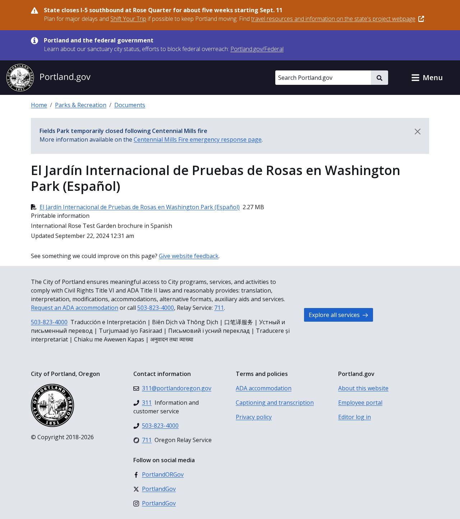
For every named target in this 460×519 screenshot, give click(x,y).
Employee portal (360, 403)
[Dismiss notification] (417, 131)
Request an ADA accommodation (74, 308)
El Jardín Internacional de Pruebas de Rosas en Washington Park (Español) (140, 207)
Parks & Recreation (80, 105)
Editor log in (354, 417)
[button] (427, 78)
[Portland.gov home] (48, 77)
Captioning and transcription (275, 403)
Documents (129, 105)
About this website (363, 388)
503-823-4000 (155, 308)
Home (39, 105)
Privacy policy (254, 417)
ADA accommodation (263, 388)
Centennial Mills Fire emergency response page (198, 139)
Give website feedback (188, 256)
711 (219, 308)
